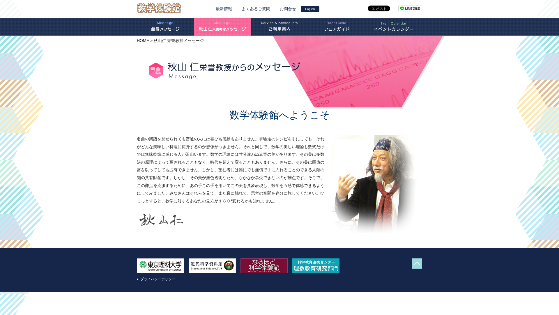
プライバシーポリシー (157, 279)
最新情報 (224, 8)
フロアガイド (336, 27)
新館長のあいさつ (165, 27)
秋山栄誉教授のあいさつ (222, 27)
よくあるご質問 (256, 8)
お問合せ (288, 8)
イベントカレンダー (393, 27)
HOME (143, 40)
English (310, 8)
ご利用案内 (279, 27)
